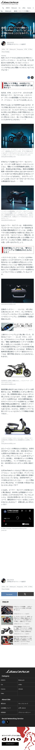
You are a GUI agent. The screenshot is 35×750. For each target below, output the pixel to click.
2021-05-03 (10, 42)
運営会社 (3, 703)
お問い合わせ (22, 708)
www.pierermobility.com (28, 37)
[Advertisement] (13, 544)
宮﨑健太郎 (10, 44)
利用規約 (3, 712)
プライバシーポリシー (24, 712)
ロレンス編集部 (21, 44)
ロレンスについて (23, 703)
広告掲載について (6, 708)
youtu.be (3, 530)
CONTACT (10, 744)
